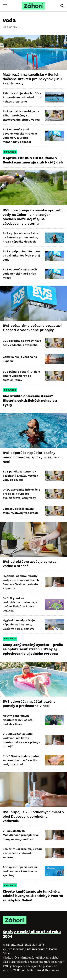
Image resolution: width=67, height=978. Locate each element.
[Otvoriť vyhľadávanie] (62, 6)
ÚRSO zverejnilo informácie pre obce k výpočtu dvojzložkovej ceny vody (21, 494)
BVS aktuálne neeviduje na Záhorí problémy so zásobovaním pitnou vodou (21, 115)
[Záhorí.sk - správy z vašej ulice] (33, 5)
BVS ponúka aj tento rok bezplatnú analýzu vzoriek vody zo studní (20, 475)
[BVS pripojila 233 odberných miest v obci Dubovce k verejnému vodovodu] (33, 789)
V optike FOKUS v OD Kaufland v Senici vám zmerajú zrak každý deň (33, 160)
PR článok (10, 152)
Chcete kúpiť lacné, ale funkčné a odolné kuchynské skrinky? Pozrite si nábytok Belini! (33, 895)
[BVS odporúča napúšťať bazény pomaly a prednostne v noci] (33, 679)
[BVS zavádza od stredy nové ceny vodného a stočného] (54, 343)
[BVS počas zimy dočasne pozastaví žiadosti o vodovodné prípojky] (33, 303)
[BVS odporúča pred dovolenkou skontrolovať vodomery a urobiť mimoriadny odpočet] (54, 136)
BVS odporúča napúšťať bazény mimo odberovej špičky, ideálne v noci (31, 457)
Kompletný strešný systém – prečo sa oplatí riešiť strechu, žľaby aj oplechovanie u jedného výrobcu (33, 649)
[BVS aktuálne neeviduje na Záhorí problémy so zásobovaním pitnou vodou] (54, 115)
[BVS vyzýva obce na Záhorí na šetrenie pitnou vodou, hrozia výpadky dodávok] (54, 238)
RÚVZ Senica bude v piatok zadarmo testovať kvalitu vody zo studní (21, 760)
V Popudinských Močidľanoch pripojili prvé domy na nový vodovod (21, 835)
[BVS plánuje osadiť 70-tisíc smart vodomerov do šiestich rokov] (54, 376)
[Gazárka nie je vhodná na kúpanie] (54, 359)
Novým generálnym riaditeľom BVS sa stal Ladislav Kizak (18, 720)
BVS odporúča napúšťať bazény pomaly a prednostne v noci (29, 703)
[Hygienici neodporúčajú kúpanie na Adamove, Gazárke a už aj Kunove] (54, 624)
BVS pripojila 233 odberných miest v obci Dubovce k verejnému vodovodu (33, 816)
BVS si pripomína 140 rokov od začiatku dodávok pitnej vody (22, 255)
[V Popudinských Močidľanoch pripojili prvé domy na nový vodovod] (54, 835)
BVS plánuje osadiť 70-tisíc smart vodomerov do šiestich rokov (21, 376)
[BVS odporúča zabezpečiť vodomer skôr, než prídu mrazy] (54, 274)
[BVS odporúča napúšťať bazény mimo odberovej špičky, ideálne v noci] (33, 430)
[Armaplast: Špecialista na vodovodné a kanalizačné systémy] (54, 871)
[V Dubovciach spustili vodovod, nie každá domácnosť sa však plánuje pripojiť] (54, 740)
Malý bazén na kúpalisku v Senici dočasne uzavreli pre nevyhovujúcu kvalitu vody (32, 78)
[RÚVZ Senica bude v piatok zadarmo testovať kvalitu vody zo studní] (54, 760)
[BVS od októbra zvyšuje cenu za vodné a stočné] (33, 539)
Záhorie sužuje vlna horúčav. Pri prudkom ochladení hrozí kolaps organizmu (22, 97)
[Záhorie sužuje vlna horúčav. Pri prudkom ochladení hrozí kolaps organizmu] (54, 97)
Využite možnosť (24, 949)
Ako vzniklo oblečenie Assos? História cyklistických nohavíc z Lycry (30, 400)
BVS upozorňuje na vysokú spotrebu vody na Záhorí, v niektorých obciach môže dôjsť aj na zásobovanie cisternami (33, 216)
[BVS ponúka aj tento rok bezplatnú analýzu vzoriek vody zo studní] (54, 476)
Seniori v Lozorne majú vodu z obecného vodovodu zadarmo (22, 853)
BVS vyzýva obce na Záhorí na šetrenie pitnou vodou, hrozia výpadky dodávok (21, 237)
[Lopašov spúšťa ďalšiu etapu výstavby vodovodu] (54, 511)
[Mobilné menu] (5, 6)
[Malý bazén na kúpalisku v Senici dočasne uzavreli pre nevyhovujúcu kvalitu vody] (33, 52)
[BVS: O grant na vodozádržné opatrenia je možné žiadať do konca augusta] (54, 604)
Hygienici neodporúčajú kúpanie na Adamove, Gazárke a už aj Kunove (19, 624)
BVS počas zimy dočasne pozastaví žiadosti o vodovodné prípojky (32, 327)
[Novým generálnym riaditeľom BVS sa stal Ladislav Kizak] (54, 720)
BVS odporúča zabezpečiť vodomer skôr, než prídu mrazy (20, 273)
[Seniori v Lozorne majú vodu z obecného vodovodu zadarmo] (54, 853)
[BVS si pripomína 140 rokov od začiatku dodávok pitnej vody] (54, 256)
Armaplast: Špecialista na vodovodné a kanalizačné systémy (20, 871)
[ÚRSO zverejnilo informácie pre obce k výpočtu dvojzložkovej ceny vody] (54, 494)
